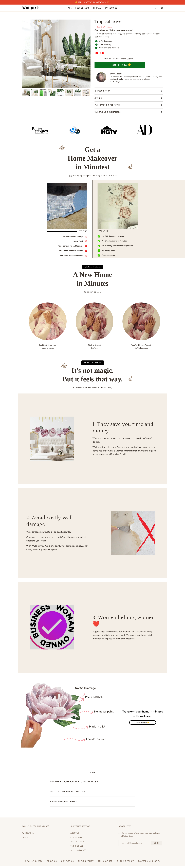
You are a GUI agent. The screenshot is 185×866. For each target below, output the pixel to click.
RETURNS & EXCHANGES (109, 112)
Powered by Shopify (149, 861)
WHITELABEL (28, 833)
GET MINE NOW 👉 (142, 722)
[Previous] (26, 53)
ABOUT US (74, 833)
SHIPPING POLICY (78, 850)
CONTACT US (76, 837)
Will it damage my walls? (67, 791)
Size (99, 98)
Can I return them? (63, 801)
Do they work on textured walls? (74, 781)
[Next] (87, 53)
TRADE (25, 837)
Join (156, 843)
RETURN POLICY (77, 842)
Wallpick (32, 861)
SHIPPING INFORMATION (109, 105)
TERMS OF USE (76, 846)
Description (103, 91)
